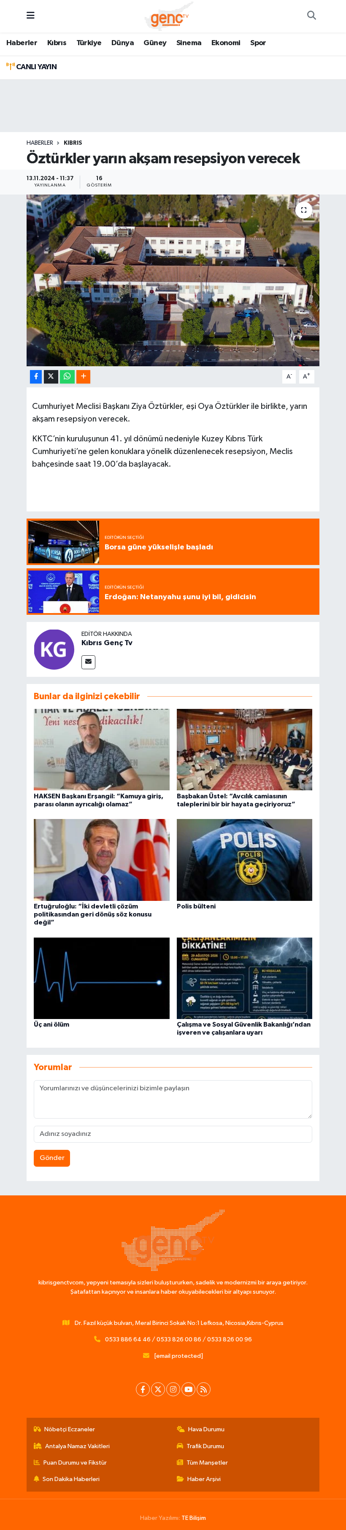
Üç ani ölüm (51, 1024)
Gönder (52, 1158)
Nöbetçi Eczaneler (69, 1429)
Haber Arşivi (204, 1479)
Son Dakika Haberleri (71, 1479)
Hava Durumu (206, 1429)
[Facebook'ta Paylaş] (36, 377)
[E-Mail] (88, 662)
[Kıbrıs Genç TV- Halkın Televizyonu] (169, 16)
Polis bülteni (196, 906)
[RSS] (204, 1389)
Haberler (21, 43)
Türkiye (89, 43)
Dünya (122, 43)
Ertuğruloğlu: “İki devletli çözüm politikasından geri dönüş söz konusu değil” (92, 914)
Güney (154, 43)
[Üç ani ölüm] (102, 977)
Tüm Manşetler (207, 1463)
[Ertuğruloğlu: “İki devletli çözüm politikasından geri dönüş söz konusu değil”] (102, 859)
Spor (258, 43)
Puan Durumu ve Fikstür (75, 1463)
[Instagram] (173, 1389)
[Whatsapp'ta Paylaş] (67, 377)
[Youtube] (188, 1389)
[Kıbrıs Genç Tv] (54, 649)
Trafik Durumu (205, 1446)
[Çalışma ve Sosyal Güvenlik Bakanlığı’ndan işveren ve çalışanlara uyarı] (245, 977)
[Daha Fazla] (83, 377)
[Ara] (311, 16)
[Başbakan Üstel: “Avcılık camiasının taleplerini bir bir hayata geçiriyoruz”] (245, 749)
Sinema (188, 43)
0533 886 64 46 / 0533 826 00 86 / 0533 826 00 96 (178, 1339)
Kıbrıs (56, 43)
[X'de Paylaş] (51, 377)
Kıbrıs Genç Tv (106, 643)
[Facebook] (143, 1389)
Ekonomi (226, 43)
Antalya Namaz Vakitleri (77, 1446)
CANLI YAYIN (35, 67)
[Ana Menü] (31, 16)
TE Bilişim (193, 1518)
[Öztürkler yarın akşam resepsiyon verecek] (173, 280)
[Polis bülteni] (245, 859)
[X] (158, 1389)
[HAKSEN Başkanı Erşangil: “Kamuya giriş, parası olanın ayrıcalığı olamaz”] (102, 749)
